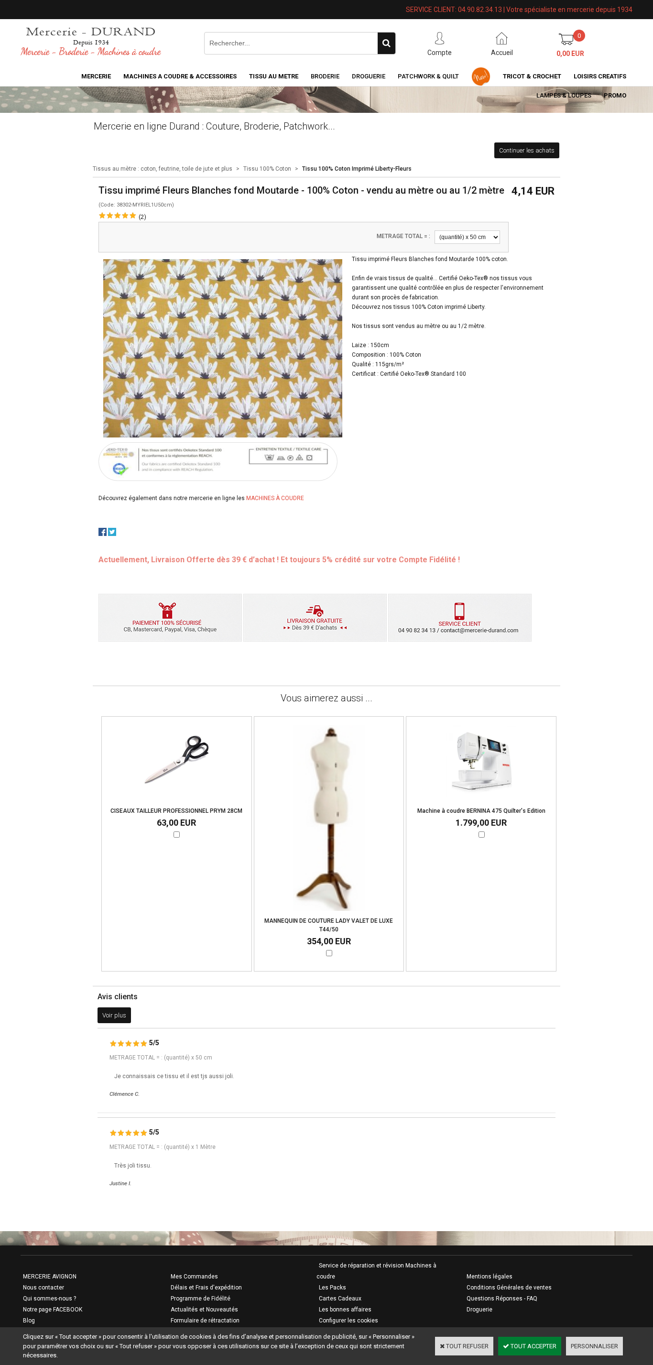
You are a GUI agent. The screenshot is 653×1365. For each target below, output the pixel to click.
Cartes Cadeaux (340, 1298)
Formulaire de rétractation (205, 1320)
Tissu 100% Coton (267, 168)
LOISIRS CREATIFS (600, 76)
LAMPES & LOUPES (563, 95)
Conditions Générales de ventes (509, 1287)
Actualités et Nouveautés (204, 1309)
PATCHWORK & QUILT (428, 76)
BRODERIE (325, 76)
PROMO (615, 95)
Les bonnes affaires (345, 1309)
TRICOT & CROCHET (532, 76)
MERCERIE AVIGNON (49, 1276)
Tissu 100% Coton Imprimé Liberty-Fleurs (357, 168)
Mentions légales (489, 1276)
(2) (142, 216)
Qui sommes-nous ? (49, 1298)
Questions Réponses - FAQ (502, 1298)
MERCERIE (96, 76)
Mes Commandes (194, 1276)
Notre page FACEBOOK (52, 1309)
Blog (29, 1320)
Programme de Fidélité (200, 1298)
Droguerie (368, 76)
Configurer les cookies (348, 1320)
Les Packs (332, 1287)
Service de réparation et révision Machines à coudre (376, 1271)
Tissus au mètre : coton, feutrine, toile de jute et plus (162, 168)
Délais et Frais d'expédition (206, 1287)
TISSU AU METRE (273, 76)
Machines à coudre (275, 498)
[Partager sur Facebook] (102, 533)
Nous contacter (43, 1287)
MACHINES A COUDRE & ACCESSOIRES (180, 76)
